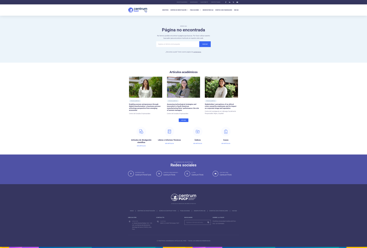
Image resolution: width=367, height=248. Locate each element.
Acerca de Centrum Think (167, 210)
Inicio (132, 210)
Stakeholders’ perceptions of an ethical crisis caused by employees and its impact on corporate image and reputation (220, 106)
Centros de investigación (178, 10)
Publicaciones (194, 10)
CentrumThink (169, 175)
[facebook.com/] (131, 173)
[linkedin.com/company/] (159, 173)
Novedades (194, 2)
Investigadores (182, 2)
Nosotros (165, 10)
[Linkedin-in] (229, 2)
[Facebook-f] (226, 2)
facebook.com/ (139, 172)
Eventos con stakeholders (223, 10)
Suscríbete (204, 2)
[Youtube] (237, 2)
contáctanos (197, 52)
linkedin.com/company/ (170, 172)
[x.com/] (187, 173)
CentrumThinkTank (143, 175)
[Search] (208, 222)
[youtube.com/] (215, 173)
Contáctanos (215, 2)
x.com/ (194, 172)
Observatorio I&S (208, 10)
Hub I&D (236, 10)
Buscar (205, 44)
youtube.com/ (224, 172)
